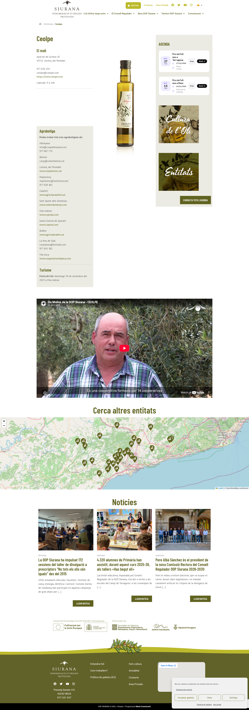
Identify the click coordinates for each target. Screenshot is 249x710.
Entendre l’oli (97, 663)
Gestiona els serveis (184, 689)
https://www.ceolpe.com (50, 76)
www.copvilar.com (49, 214)
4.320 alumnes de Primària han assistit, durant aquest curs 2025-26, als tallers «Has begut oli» (123, 564)
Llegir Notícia (83, 603)
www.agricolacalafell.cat (52, 194)
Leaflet (220, 488)
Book (202, 61)
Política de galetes (204, 704)
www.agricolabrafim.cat (51, 234)
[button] (131, 444)
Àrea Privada (162, 5)
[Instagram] (191, 5)
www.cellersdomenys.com (53, 204)
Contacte (148, 5)
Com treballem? (99, 670)
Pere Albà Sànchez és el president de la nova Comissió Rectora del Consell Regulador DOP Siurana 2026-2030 (181, 564)
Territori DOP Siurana (172, 13)
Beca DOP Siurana (146, 13)
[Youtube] (185, 5)
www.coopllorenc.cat (50, 171)
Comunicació (194, 13)
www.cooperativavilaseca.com (55, 258)
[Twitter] (179, 5)
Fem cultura (135, 663)
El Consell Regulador (122, 13)
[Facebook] (173, 5)
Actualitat (134, 670)
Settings (233, 697)
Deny (209, 697)
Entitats (49, 24)
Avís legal (217, 704)
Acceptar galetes (186, 697)
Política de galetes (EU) (103, 677)
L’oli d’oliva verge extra (94, 13)
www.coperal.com (48, 224)
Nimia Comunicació (143, 707)
